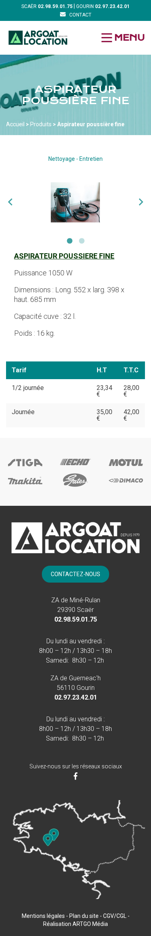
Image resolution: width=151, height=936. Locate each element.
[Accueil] (38, 37)
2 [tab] (82, 241)
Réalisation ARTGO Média (75, 924)
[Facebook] (75, 776)
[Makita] (25, 487)
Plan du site (84, 916)
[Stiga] (25, 469)
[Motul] (126, 469)
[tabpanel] (75, 202)
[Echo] (75, 468)
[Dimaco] (126, 487)
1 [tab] (70, 241)
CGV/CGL (114, 916)
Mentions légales (43, 916)
